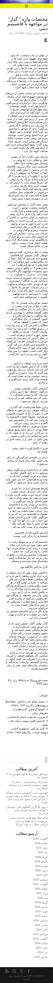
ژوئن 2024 (42, 947)
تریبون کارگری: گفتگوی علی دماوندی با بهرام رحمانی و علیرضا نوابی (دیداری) (27, 810)
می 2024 (42, 952)
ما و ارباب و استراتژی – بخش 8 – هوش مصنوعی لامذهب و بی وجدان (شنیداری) (28, 785)
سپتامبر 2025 (40, 879)
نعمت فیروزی (39, 33)
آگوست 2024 (40, 938)
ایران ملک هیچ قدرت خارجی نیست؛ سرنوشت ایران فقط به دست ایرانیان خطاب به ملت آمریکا (28, 821)
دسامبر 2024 (40, 920)
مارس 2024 (41, 956)
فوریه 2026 (41, 865)
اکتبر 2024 (42, 929)
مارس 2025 (41, 906)
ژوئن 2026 (42, 847)
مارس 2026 (41, 861)
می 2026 (42, 852)
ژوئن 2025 (42, 893)
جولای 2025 (41, 888)
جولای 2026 (41, 843)
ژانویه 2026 (41, 870)
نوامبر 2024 (41, 925)
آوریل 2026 (41, 856)
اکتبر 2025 (42, 875)
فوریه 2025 (41, 911)
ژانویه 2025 (41, 915)
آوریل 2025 (41, 902)
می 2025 (42, 897)
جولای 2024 (41, 943)
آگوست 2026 (40, 838)
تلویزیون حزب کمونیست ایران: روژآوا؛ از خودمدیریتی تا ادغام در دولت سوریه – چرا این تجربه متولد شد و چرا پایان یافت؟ (26, 797)
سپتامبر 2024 (40, 934)
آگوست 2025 (40, 884)
